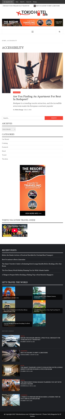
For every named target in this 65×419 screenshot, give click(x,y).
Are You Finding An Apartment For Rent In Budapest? (37, 98)
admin (24, 341)
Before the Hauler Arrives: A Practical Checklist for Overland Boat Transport (27, 255)
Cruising (5, 143)
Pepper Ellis (25, 386)
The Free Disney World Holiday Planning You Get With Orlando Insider (25, 270)
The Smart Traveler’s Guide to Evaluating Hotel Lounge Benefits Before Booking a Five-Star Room (32, 265)
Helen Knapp (19, 109)
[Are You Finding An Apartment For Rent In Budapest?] (32, 72)
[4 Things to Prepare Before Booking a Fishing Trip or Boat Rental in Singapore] (11, 399)
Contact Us (28, 1)
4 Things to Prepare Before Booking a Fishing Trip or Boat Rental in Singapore (27, 275)
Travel (4, 155)
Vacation (17, 92)
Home (17, 1)
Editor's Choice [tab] (8, 331)
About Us (22, 1)
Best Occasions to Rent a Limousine (42, 6)
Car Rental (5, 139)
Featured (5, 147)
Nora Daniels (26, 354)
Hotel (4, 151)
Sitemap (35, 1)
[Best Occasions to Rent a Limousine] (11, 355)
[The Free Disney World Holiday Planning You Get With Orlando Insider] (11, 385)
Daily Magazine (52, 414)
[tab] (15, 330)
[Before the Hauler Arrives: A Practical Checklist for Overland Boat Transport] (11, 340)
